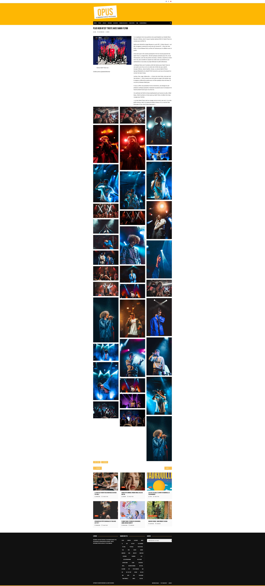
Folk (123, 550)
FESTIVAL (123, 546)
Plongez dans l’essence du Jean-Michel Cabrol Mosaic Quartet (131, 522)
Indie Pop (135, 553)
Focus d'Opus (140, 546)
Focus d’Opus (131, 23)
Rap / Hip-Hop (128, 572)
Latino (133, 562)
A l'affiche (150, 515)
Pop (129, 569)
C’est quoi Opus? (164, 583)
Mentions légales (155, 583)
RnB (122, 575)
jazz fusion (139, 559)
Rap (122, 572)
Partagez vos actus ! (123, 23)
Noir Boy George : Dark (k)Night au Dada (157, 521)
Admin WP (124, 496)
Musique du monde (131, 566)
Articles (104, 23)
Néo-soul (141, 566)
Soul (134, 575)
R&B (142, 569)
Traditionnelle (125, 578)
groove (134, 550)
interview (124, 556)
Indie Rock (141, 553)
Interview (110, 23)
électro (141, 578)
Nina (95, 32)
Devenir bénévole (143, 23)
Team (137, 23)
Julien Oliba (152, 523)
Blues (123, 540)
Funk (129, 550)
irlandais (133, 556)
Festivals (131, 546)
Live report (115, 23)
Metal (123, 566)
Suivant (167, 468)
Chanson (129, 540)
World (134, 578)
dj (122, 543)
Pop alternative (136, 569)
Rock (128, 575)
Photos (99, 23)
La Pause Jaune (125, 562)
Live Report (140, 562)
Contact (170, 583)
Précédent (98, 468)
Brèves (95, 23)
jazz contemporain (127, 559)
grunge (141, 550)
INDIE (129, 553)
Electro (132, 543)
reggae (135, 572)
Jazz (141, 556)
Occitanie (123, 569)
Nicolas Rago (125, 525)
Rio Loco (141, 572)
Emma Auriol (98, 496)
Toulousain (141, 575)
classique (136, 540)
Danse (142, 540)
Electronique (140, 543)
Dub (127, 543)
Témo (151, 496)
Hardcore (123, 553)
